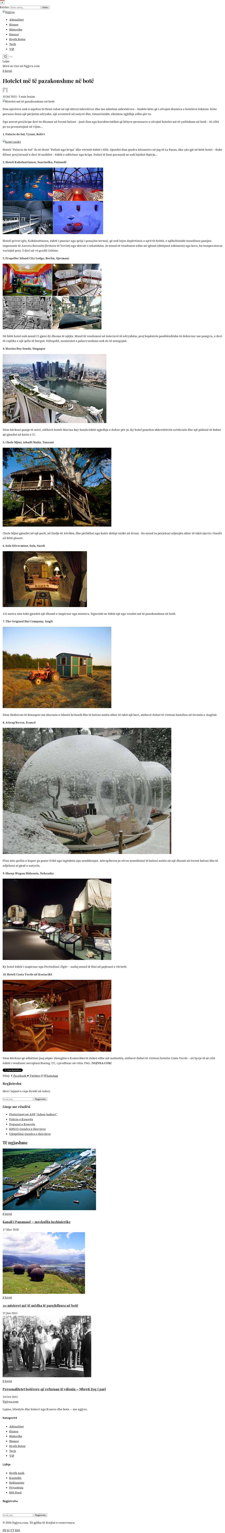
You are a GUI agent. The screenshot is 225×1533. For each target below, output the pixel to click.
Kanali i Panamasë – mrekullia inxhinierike (36, 1222)
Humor (14, 34)
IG (8, 1530)
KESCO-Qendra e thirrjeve (27, 1129)
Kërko (45, 7)
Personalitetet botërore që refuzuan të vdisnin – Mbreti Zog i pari (54, 1389)
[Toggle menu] (11, 56)
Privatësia (16, 1488)
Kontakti (15, 1478)
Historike (15, 30)
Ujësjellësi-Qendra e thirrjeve (30, 1134)
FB (4, 1530)
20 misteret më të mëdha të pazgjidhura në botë (40, 1305)
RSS (17, 1530)
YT (12, 1530)
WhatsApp (50, 1076)
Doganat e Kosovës (22, 1124)
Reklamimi (16, 1483)
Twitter (35, 1076)
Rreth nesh (16, 1473)
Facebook (20, 1076)
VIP (11, 49)
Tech (12, 44)
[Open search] (5, 57)
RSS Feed (15, 1493)
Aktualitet (16, 20)
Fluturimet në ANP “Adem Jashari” (33, 1114)
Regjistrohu (40, 1099)
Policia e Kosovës (21, 1119)
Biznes (13, 25)
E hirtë (7, 71)
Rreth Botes (17, 39)
